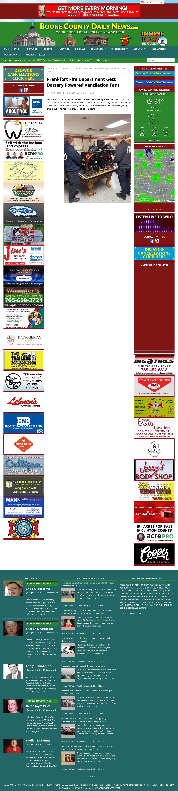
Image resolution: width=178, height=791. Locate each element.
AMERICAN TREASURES (37, 54)
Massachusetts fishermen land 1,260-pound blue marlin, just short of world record (86, 692)
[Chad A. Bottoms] (13, 597)
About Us (139, 49)
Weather (65, 49)
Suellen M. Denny (38, 740)
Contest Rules (150, 785)
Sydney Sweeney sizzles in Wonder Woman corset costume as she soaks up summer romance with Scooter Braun (87, 612)
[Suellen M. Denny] (13, 752)
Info (16, 49)
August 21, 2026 (34, 632)
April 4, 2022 (56, 93)
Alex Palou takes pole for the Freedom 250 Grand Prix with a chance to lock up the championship (86, 639)
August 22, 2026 (34, 592)
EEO (172, 785)
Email (78, 785)
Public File (163, 785)
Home (6, 49)
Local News (74, 93)
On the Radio (118, 49)
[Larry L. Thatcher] (13, 678)
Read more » (92, 598)
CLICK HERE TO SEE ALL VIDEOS (132, 613)
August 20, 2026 (34, 744)
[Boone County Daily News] (89, 34)
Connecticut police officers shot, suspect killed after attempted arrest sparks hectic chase (87, 584)
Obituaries (33, 49)
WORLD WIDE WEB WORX (108, 788)
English (148, 2)
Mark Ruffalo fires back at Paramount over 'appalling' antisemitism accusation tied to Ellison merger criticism (84, 720)
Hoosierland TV (11, 54)
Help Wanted (159, 49)
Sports (48, 49)
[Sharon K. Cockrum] (13, 639)
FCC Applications (66, 788)
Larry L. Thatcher (38, 666)
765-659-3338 (67, 785)
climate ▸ (154, 140)
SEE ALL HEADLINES (89, 776)
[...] (46, 614)
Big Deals (80, 49)
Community (97, 49)
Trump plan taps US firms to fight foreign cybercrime (83, 666)
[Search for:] (161, 60)
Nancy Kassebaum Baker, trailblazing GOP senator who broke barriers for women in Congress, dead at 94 (87, 747)
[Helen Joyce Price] (13, 715)
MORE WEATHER (154, 209)
